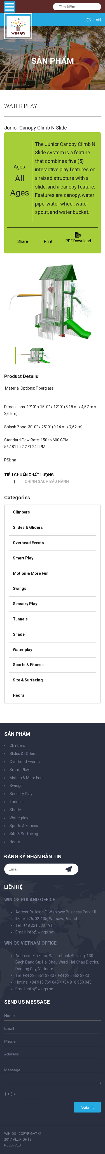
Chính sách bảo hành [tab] (47, 481)
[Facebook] (74, 20)
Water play (22, 649)
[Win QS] (18, 36)
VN (98, 20)
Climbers (21, 512)
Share (22, 241)
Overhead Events (28, 543)
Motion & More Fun (30, 573)
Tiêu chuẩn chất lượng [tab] (29, 475)
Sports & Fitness (28, 664)
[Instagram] (99, 1134)
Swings (19, 588)
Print (48, 241)
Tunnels (20, 619)
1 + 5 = (10, 1094)
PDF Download (78, 241)
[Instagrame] (79, 20)
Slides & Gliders (28, 527)
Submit (87, 1107)
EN (89, 20)
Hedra (18, 695)
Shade (19, 634)
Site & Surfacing (28, 680)
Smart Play (23, 558)
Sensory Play (25, 604)
